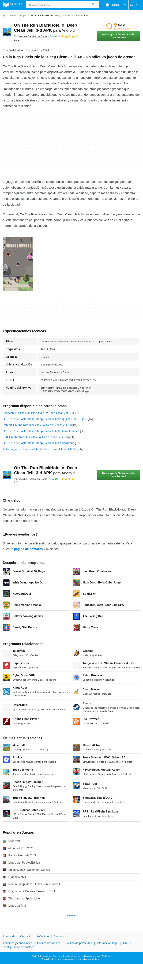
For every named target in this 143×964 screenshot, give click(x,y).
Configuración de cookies (18, 947)
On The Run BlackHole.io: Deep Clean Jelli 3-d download (38, 443)
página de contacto (28, 549)
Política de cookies (49, 943)
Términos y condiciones (17, 943)
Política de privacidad (78, 943)
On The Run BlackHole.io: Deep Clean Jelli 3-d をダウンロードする (45, 419)
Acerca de (9, 936)
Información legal (107, 943)
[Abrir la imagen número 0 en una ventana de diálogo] (18, 264)
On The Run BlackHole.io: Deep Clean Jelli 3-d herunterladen (41, 431)
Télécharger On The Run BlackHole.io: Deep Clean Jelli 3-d (40, 449)
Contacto (25, 936)
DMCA (127, 943)
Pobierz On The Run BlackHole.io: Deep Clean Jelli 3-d (37, 425)
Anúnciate (42, 936)
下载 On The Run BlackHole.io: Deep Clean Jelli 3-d (35, 437)
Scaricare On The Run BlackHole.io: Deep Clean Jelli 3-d (38, 412)
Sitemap (59, 936)
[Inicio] (4, 15)
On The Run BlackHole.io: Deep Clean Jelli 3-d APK (45, 470)
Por (30, 36)
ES (131, 4)
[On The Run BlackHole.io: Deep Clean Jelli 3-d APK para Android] (7, 32)
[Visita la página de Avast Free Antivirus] (118, 26)
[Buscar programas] (93, 4)
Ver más (71, 915)
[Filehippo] (12, 5)
